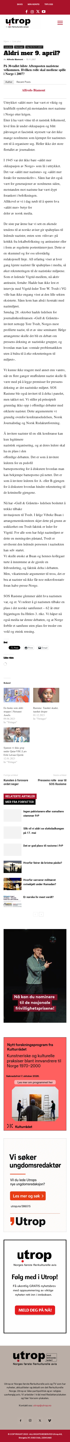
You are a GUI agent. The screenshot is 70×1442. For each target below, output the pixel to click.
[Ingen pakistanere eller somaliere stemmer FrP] (13, 815)
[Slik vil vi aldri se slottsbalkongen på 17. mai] (13, 832)
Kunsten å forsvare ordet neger (16, 782)
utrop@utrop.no (42, 1405)
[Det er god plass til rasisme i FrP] (13, 850)
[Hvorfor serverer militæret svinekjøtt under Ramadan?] (13, 884)
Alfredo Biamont (15, 59)
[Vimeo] (49, 1420)
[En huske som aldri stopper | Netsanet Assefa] (17, 695)
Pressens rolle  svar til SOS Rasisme (52, 782)
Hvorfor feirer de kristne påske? (42, 862)
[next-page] (41, 914)
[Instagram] (30, 1420)
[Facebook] (20, 1420)
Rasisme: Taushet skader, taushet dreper (45, 709)
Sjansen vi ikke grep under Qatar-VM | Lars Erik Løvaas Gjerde (15, 751)
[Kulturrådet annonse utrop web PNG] (35, 1129)
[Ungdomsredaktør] (35, 1231)
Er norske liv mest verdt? (38, 897)
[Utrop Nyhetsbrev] (35, 1332)
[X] (39, 1420)
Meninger (19, 47)
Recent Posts (24, 82)
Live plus (16, 41)
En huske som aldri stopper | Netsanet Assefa (13, 711)
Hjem (6, 41)
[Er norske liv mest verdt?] (13, 901)
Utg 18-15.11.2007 (34, 47)
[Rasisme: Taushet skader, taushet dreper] (46, 695)
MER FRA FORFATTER (19, 802)
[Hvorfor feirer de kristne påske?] (13, 867)
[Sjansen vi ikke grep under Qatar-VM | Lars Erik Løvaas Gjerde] (17, 734)
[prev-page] (35, 914)
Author (8, 82)
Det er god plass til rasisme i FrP (43, 845)
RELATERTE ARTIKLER (20, 796)
